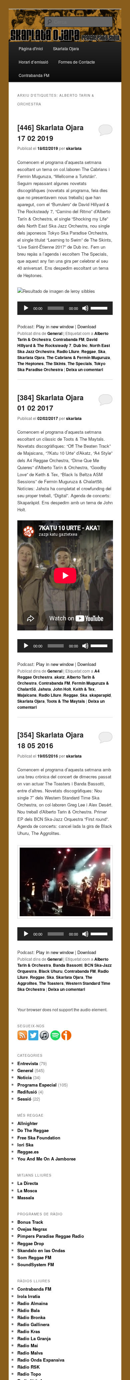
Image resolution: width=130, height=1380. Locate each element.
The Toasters (51, 983)
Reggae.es (28, 1151)
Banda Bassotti (67, 965)
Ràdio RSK (28, 1367)
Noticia (24, 1077)
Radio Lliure (68, 351)
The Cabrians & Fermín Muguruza (78, 357)
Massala (25, 1197)
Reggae (88, 351)
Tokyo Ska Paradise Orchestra (61, 366)
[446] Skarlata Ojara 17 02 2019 (50, 132)
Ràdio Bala (28, 1310)
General (54, 333)
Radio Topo (29, 1374)
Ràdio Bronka (31, 1317)
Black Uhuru (50, 971)
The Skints (56, 363)
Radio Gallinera (33, 1324)
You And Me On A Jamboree (46, 1158)
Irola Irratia (28, 1296)
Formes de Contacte (76, 62)
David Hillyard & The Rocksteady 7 (57, 342)
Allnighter (27, 1123)
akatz (59, 677)
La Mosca (27, 1190)
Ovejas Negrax (32, 1229)
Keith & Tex (84, 689)
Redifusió (27, 1092)
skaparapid (100, 695)
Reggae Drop (30, 1243)
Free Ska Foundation (38, 1137)
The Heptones (30, 363)
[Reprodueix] (26, 308)
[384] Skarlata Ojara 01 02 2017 (50, 402)
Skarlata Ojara (66, 48)
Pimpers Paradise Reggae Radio (50, 1236)
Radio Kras (28, 1331)
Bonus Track (30, 1222)
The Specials (80, 363)
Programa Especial (37, 1085)
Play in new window (55, 326)
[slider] (100, 307)
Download (86, 326)
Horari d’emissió (33, 62)
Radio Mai (27, 1345)
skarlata (74, 148)
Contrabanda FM (34, 75)
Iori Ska (25, 1144)
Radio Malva (30, 1353)
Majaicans (27, 695)
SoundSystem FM (35, 1264)
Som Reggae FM (34, 1257)
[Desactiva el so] (85, 308)
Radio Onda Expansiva (40, 1360)
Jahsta (44, 689)
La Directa (27, 1183)
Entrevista (27, 1063)
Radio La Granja (34, 1338)
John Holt (62, 689)
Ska (101, 351)
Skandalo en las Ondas (41, 1250)
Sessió (24, 1099)
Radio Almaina (32, 1303)
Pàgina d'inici (31, 48)
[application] (65, 308)
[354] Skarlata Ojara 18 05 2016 (50, 739)
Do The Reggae (33, 1130)
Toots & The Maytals (66, 701)
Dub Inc (80, 345)
